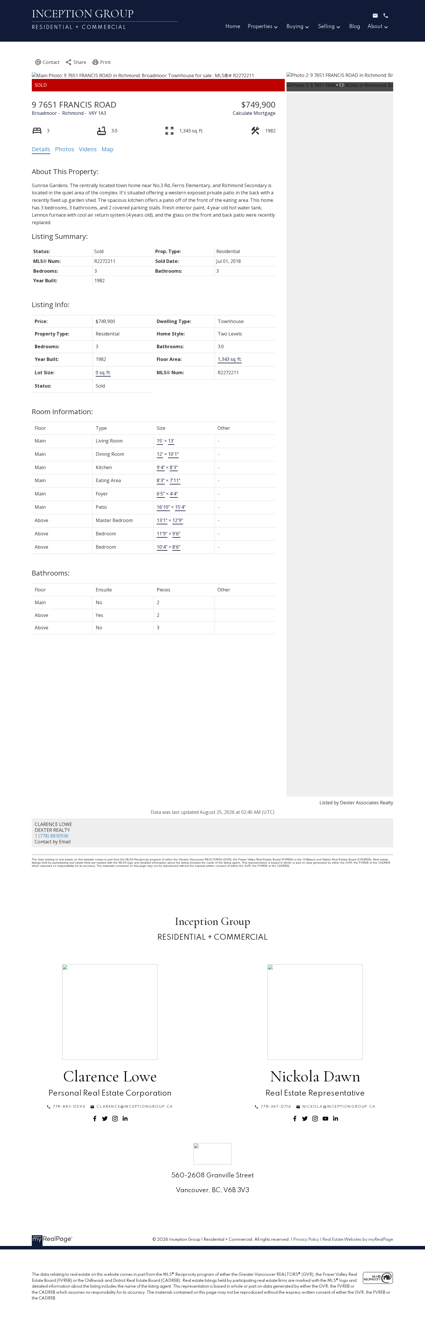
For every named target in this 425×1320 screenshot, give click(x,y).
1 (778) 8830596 (52, 836)
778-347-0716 (276, 1107)
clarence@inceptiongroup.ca (135, 1107)
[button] (66, 1107)
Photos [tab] (64, 149)
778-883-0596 (69, 1107)
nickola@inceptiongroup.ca (339, 1107)
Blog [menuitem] (354, 26)
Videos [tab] (88, 149)
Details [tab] (41, 149)
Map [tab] (107, 149)
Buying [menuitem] (295, 26)
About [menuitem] (374, 26)
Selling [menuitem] (326, 26)
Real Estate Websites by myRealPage (357, 1240)
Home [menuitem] (233, 26)
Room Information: (62, 411)
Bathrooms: (51, 573)
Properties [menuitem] (260, 26)
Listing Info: (51, 304)
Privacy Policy (306, 1240)
